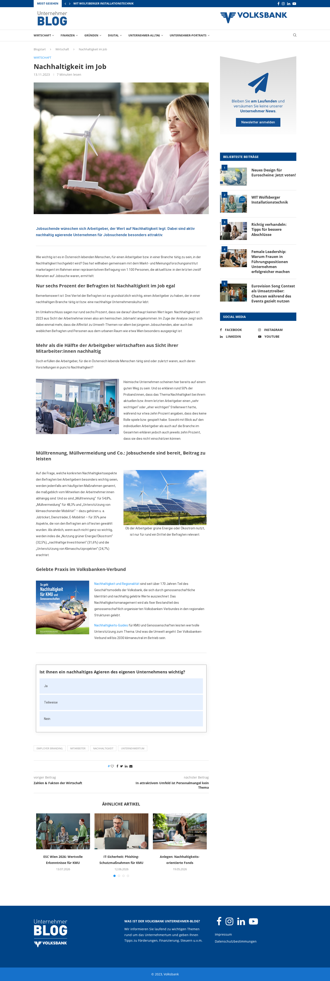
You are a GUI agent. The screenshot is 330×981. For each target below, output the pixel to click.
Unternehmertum (132, 748)
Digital (113, 35)
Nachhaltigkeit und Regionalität (116, 584)
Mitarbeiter (78, 748)
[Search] (294, 35)
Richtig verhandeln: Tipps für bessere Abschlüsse (269, 229)
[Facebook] (278, 4)
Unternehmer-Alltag (144, 35)
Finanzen (68, 35)
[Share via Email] (130, 766)
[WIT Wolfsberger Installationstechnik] (233, 204)
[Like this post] (112, 766)
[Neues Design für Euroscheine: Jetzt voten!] (233, 177)
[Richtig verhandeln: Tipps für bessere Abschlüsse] (233, 231)
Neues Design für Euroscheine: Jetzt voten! (273, 173)
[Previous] (65, 3)
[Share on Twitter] (121, 766)
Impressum (223, 934)
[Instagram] (283, 4)
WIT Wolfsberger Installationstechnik (103, 3)
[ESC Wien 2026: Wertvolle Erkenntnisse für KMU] (63, 831)
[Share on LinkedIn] (126, 766)
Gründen (91, 35)
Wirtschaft (42, 35)
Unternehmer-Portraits (188, 35)
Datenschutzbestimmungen (236, 941)
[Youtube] (294, 4)
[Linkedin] (288, 4)
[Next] (70, 3)
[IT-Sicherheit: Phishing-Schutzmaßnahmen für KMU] (121, 831)
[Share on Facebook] (117, 766)
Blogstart (40, 49)
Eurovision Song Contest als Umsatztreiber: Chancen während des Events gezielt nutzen (273, 294)
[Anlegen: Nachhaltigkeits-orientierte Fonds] (180, 831)
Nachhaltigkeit (103, 748)
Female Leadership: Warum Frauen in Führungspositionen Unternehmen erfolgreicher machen (270, 261)
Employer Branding (50, 748)
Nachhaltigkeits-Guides (111, 625)
